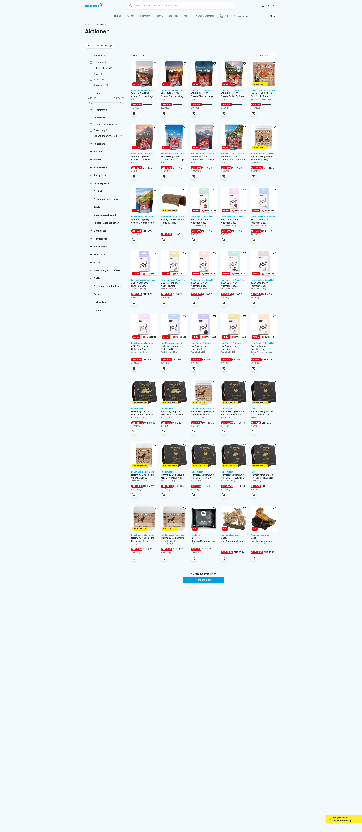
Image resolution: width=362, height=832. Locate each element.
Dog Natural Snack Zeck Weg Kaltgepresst (262, 159)
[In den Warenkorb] (134, 113)
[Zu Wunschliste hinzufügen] (154, 63)
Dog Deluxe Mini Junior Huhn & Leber (232, 414)
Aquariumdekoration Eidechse (263, 541)
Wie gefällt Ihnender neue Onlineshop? (343, 819)
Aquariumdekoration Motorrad (233, 541)
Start (88, 25)
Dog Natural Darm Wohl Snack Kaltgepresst (202, 414)
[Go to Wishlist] (263, 5)
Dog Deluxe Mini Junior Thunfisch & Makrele (143, 414)
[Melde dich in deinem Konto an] (269, 5)
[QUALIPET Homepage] (96, 5)
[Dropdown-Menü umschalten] (274, 55)
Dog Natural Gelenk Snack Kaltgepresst (143, 477)
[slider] (90, 102)
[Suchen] (130, 5)
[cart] (274, 5)
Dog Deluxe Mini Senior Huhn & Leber (172, 477)
